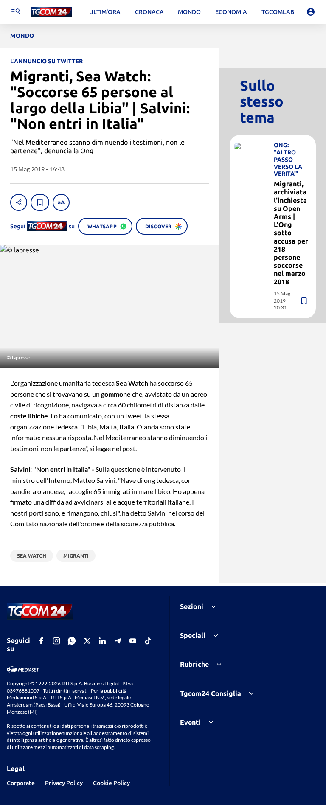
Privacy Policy (64, 783)
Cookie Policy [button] (111, 783)
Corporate (21, 783)
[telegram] (117, 641)
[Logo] (51, 12)
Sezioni (191, 606)
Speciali (192, 635)
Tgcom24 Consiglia (210, 693)
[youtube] (133, 641)
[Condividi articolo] (18, 202)
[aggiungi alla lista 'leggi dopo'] (40, 202)
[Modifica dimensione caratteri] (61, 202)
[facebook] (41, 641)
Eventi (190, 722)
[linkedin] (102, 641)
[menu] (15, 12)
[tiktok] (148, 641)
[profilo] (310, 12)
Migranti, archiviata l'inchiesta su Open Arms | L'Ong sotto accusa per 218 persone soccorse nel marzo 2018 (291, 232)
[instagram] (56, 641)
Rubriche (194, 664)
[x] (87, 641)
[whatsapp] (71, 641)
